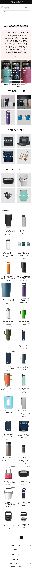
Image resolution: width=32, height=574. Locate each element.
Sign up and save (16, 563)
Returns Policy (16, 552)
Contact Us (16, 75)
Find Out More (16, 78)
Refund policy (16, 559)
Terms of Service (16, 557)
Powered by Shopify (16, 566)
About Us (16, 549)
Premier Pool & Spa (16, 545)
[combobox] (16, 11)
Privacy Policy (16, 554)
